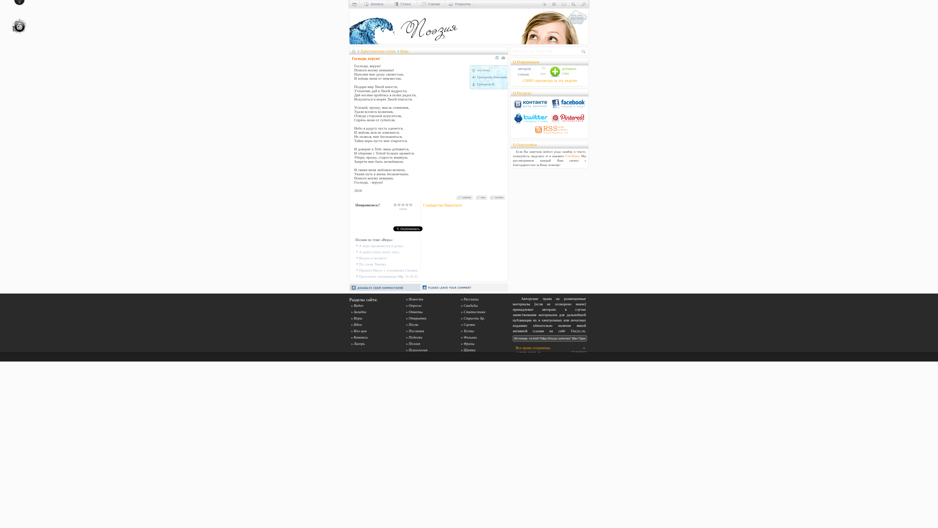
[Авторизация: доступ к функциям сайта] (584, 3)
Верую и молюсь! (373, 258)
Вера (404, 51)
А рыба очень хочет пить (379, 252)
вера (483, 197)
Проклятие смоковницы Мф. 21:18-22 (388, 276)
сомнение (466, 197)
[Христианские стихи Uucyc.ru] (428, 43)
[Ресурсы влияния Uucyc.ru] (354, 51)
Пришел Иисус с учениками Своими (388, 270)
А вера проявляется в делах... (382, 245)
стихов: (523, 74)
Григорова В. (486, 84)
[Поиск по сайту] (574, 3)
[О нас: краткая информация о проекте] (544, 3)
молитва (499, 197)
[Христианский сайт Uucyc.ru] (374, 43)
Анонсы (375, 3)
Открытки (462, 3)
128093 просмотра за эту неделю (549, 80)
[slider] (403, 204)
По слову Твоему (372, 264)
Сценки (433, 3)
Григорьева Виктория (492, 77)
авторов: (524, 68)
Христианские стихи (378, 51)
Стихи (404, 3)
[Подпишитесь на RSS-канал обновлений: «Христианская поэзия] (549, 134)
